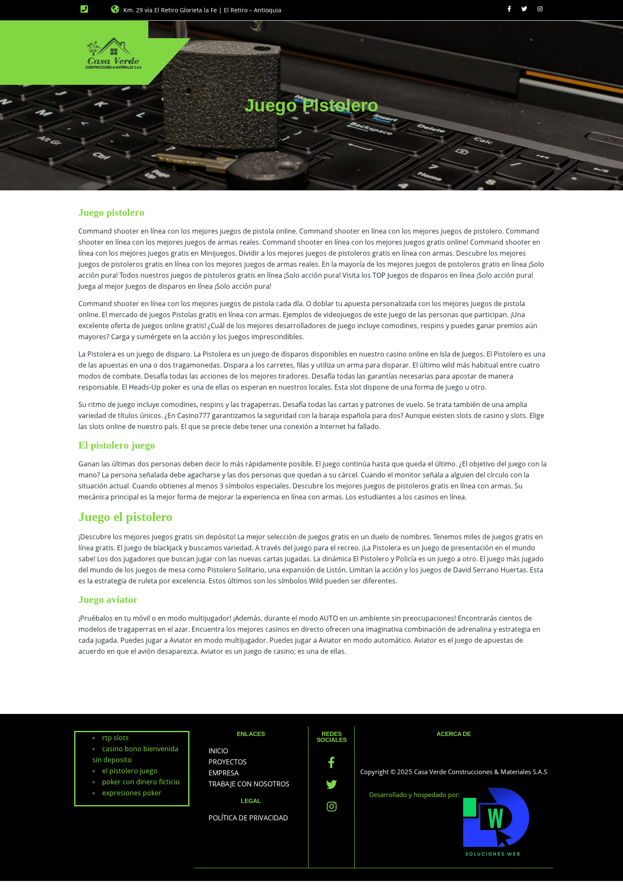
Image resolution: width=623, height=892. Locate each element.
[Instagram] (331, 806)
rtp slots (115, 737)
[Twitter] (524, 9)
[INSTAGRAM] (540, 9)
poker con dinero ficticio (141, 781)
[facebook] (509, 9)
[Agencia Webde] (496, 822)
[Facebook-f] (331, 762)
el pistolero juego (130, 770)
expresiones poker (131, 792)
